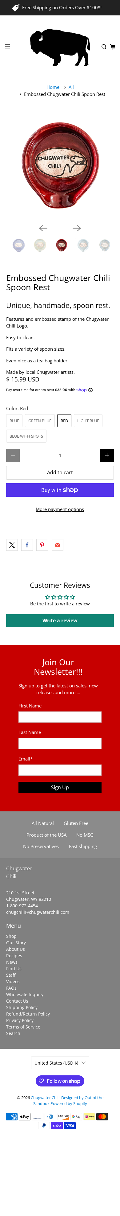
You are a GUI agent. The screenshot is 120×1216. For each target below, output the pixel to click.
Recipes (14, 955)
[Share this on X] (12, 545)
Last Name (29, 732)
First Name (30, 706)
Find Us (14, 968)
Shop (11, 936)
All (71, 87)
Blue (14, 420)
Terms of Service (23, 1027)
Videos (13, 981)
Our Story (16, 943)
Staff (10, 975)
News (12, 962)
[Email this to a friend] (57, 545)
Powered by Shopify (68, 1103)
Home (52, 87)
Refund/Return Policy (28, 1014)
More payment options (60, 509)
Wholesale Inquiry (24, 994)
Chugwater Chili (45, 1097)
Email (25, 759)
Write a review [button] (60, 620)
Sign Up (60, 787)
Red (64, 420)
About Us (15, 949)
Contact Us (17, 1001)
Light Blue (88, 420)
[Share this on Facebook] (27, 545)
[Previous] (43, 228)
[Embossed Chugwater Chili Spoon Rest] (60, 165)
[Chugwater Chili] (60, 47)
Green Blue (39, 420)
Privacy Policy (20, 1020)
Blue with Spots (26, 436)
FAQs (11, 988)
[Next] (77, 228)
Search (13, 1033)
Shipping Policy (22, 1007)
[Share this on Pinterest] (42, 545)
